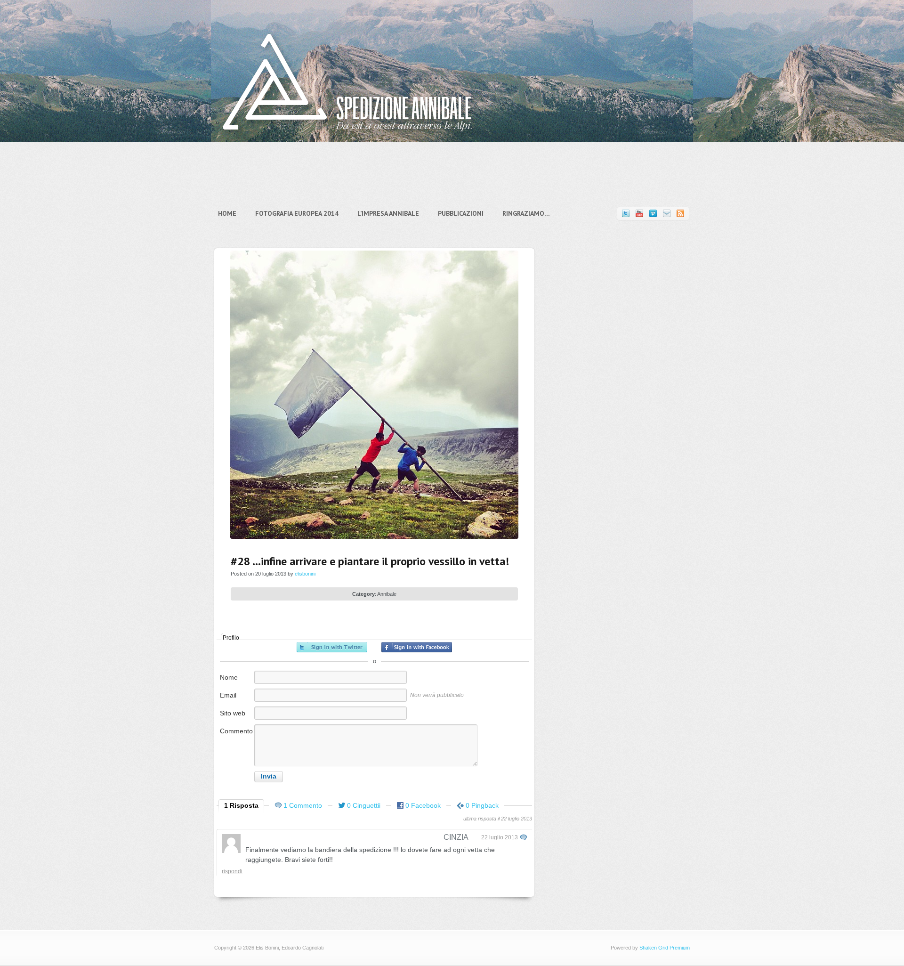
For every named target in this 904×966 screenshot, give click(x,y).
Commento (236, 731)
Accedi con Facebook (416, 647)
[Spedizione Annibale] (347, 138)
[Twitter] (626, 214)
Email (228, 695)
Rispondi (232, 871)
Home (227, 213)
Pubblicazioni (461, 213)
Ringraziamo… (526, 213)
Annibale (386, 594)
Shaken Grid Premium (664, 947)
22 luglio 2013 (499, 837)
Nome (229, 677)
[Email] (666, 214)
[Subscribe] (680, 214)
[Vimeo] (653, 214)
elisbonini (305, 573)
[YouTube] (639, 214)
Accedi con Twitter (332, 647)
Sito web (232, 713)
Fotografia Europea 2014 (297, 213)
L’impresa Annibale (388, 213)
